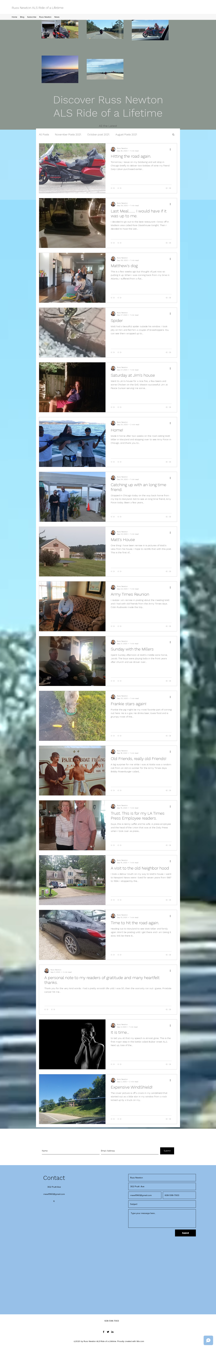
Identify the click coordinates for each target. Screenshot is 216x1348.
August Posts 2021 (126, 134)
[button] (173, 134)
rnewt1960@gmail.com (54, 1194)
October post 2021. (98, 134)
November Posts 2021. (68, 134)
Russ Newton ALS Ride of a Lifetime (37, 8)
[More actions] (171, 149)
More (146, 134)
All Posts (44, 134)
